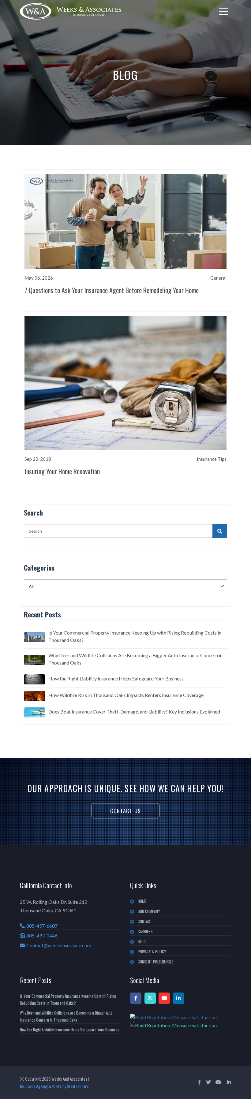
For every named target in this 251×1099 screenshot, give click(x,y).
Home (142, 901)
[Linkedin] (178, 998)
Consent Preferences (156, 962)
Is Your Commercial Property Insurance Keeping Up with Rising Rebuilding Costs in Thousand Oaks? (134, 636)
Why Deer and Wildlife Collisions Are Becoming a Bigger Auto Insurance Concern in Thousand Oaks (135, 658)
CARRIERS (145, 931)
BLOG (142, 941)
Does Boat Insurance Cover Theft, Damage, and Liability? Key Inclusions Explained (134, 711)
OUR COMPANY (149, 911)
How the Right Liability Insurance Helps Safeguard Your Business (116, 678)
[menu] (223, 11)
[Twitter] (150, 998)
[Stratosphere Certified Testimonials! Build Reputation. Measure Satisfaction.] (180, 1021)
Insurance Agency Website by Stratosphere (54, 1086)
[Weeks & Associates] (70, 11)
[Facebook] (135, 998)
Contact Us (125, 811)
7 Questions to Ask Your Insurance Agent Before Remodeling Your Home (111, 290)
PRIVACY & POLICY (152, 951)
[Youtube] (164, 998)
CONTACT (145, 921)
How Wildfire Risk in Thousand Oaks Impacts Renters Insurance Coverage (126, 695)
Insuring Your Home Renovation (62, 471)
